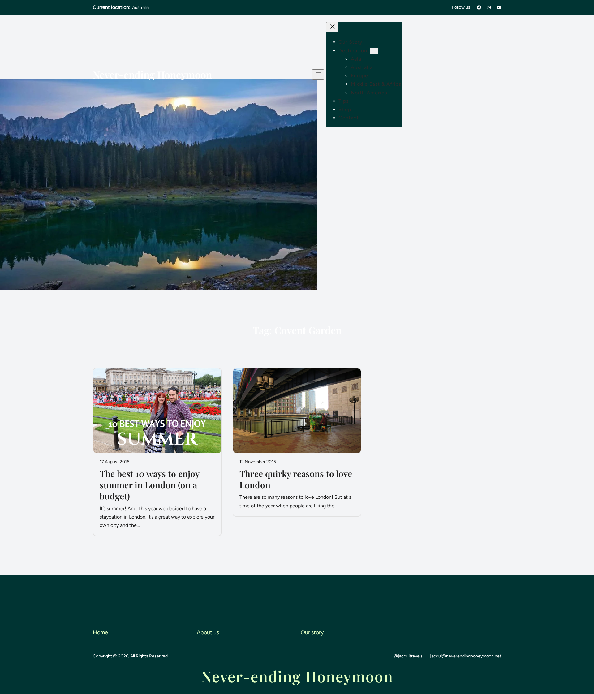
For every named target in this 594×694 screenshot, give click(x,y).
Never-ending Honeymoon (152, 74)
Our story (312, 632)
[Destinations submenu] (374, 51)
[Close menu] (332, 27)
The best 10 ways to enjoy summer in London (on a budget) (149, 485)
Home (100, 632)
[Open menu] (318, 74)
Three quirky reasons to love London (295, 479)
